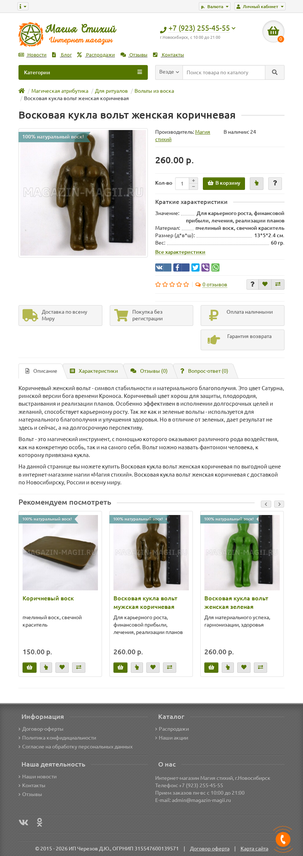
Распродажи (100, 55)
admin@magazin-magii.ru (201, 800)
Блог (66, 55)
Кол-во (163, 183)
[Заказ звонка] (283, 839)
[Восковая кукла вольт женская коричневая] (83, 193)
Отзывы (137, 55)
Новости (36, 55)
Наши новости (39, 777)
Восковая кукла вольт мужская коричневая (145, 602)
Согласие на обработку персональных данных (77, 747)
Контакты (172, 55)
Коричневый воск (48, 598)
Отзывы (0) (154, 371)
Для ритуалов (111, 91)
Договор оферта (209, 849)
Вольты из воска (154, 91)
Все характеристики (180, 252)
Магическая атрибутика (59, 91)
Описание (45, 371)
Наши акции (173, 738)
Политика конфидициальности (59, 738)
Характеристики (98, 371)
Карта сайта (254, 849)
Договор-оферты (43, 729)
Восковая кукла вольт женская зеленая (236, 602)
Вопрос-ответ (208, 371)
